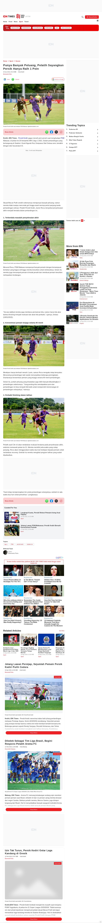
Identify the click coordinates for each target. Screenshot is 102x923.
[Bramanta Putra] (5, 560)
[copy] (61, 133)
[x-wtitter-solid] (56, 133)
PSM (15, 142)
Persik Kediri (25, 139)
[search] (82, 17)
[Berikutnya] (65, 651)
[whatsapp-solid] (46, 133)
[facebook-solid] (51, 133)
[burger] (97, 21)
